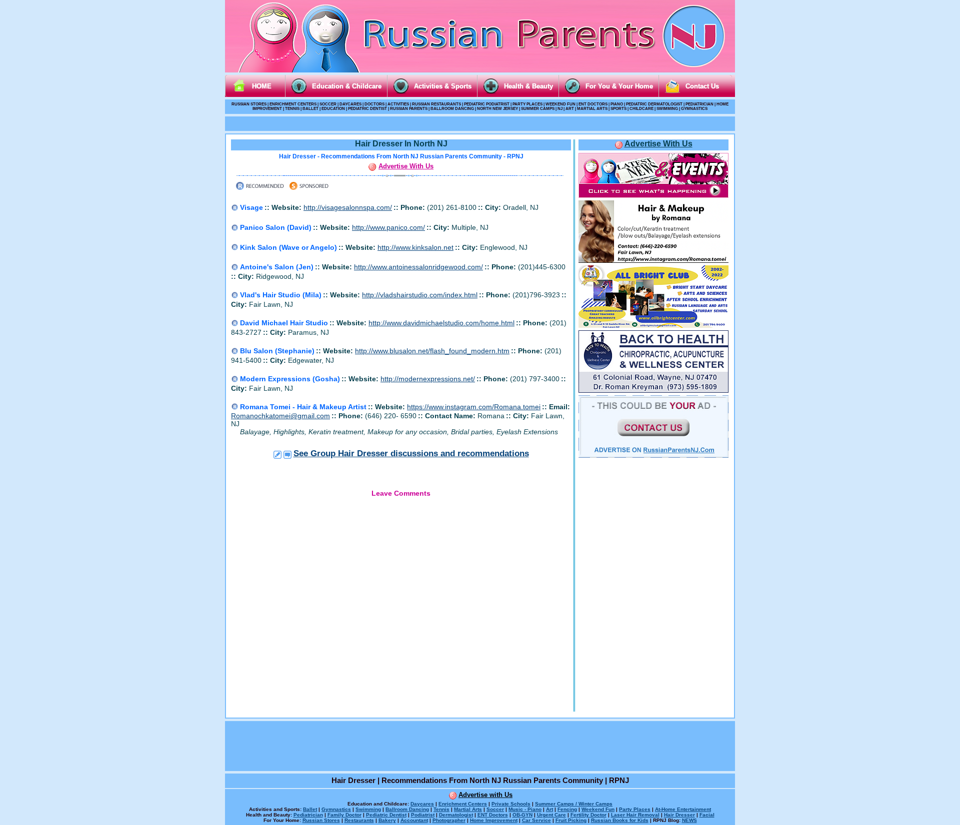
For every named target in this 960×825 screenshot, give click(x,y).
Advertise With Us (406, 166)
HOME (262, 86)
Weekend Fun (598, 809)
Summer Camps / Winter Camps (573, 804)
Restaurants (359, 820)
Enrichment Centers (462, 804)
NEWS (689, 820)
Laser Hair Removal (635, 815)
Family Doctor (345, 815)
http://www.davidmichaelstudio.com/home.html (441, 323)
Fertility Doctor (588, 815)
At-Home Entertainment (683, 809)
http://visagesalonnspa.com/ (348, 207)
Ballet (310, 809)
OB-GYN (522, 815)
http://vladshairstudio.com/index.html (420, 295)
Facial (707, 815)
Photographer (449, 820)
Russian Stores (321, 820)
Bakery (387, 820)
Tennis (442, 809)
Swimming (368, 809)
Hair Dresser (679, 815)
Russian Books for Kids (619, 820)
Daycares (422, 804)
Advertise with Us (485, 795)
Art (549, 809)
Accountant (414, 820)
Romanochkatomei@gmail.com (280, 416)
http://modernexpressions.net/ (427, 379)
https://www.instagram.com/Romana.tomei (473, 407)
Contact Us (702, 86)
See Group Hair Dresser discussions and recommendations (411, 453)
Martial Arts (468, 809)
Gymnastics (336, 809)
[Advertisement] (480, 122)
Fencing (567, 809)
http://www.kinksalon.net (416, 247)
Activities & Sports (443, 86)
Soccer (495, 809)
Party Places (634, 809)
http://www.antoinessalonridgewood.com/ (418, 267)
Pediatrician (308, 815)
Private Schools (511, 804)
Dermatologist (456, 815)
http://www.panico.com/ (388, 227)
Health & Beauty (528, 86)
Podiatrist (422, 815)
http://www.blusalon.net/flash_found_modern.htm (432, 351)
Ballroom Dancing (407, 809)
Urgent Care (551, 815)
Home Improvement (494, 820)
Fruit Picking (571, 820)
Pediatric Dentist (386, 815)
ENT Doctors (493, 815)
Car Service (536, 820)
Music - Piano (525, 809)
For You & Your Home (619, 86)
